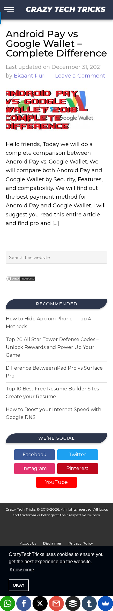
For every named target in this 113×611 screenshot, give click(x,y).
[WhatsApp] (7, 603)
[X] (40, 603)
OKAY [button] (18, 585)
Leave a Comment (80, 75)
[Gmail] (56, 603)
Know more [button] (22, 569)
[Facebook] (23, 603)
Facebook (34, 454)
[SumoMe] (105, 603)
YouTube (56, 482)
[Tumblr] (89, 603)
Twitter (77, 454)
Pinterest (77, 468)
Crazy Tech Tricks (65, 9)
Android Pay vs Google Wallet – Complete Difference (56, 43)
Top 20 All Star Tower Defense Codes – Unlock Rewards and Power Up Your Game (52, 347)
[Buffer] (72, 603)
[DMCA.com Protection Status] (21, 283)
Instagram (34, 468)
